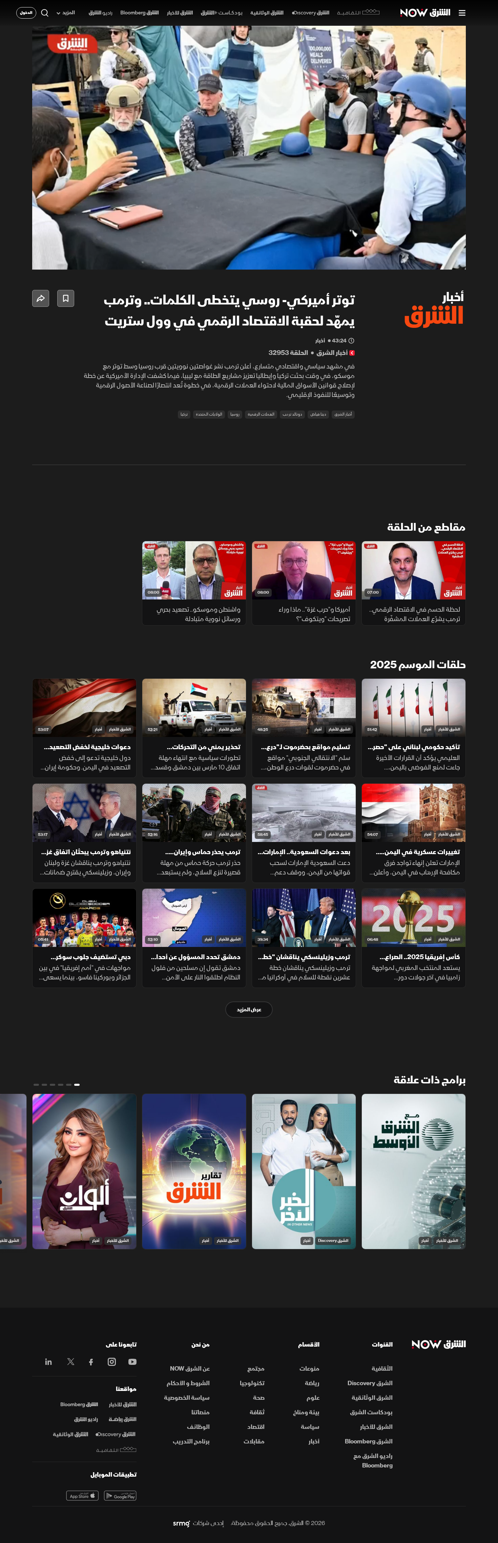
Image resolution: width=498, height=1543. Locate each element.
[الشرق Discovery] (310, 13)
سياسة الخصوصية (187, 1398)
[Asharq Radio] (86, 1419)
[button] (251, 150)
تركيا (184, 414)
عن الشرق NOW (190, 1369)
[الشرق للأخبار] (180, 13)
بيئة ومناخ (306, 1412)
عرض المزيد (249, 1009)
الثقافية (382, 1369)
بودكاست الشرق (371, 1412)
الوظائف (198, 1427)
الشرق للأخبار (449, 729)
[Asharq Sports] (123, 1419)
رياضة (312, 1383)
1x (406, 258)
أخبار (428, 729)
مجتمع (256, 1369)
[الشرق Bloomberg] (140, 13)
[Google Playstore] (120, 1496)
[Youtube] (129, 1362)
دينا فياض (318, 414)
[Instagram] (108, 1362)
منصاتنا (200, 1412)
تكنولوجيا (252, 1383)
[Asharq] (123, 1405)
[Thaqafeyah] (117, 1450)
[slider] (249, 248)
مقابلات (254, 1441)
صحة (259, 1398)
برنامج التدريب (191, 1441)
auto (431, 258)
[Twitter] (67, 1362)
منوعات (309, 1369)
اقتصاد (256, 1427)
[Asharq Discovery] (115, 1434)
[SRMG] (181, 1523)
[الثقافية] (358, 13)
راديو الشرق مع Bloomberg (373, 1461)
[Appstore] (82, 1496)
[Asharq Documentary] (70, 1434)
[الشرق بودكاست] (222, 13)
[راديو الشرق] (100, 13)
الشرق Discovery (333, 1241)
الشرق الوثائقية (372, 1398)
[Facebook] (88, 1362)
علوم (313, 1398)
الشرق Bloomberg (369, 1441)
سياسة (310, 1427)
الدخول (26, 12)
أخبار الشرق (343, 414)
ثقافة (257, 1412)
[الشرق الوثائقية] (267, 13)
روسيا (235, 414)
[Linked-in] (46, 1363)
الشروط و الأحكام (188, 1383)
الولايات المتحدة (209, 414)
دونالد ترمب (292, 414)
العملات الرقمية (261, 414)
